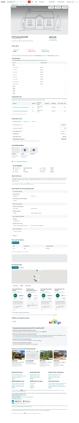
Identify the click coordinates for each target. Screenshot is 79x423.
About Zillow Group (20, 405)
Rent (36, 1)
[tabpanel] (39, 133)
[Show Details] (65, 65)
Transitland (26, 390)
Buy (32, 1)
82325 (27, 4)
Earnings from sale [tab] (17, 121)
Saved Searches (61, 1)
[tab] (15, 243)
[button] (29, 2)
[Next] (66, 358)
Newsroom (34, 405)
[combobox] (18, 2)
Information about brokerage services (19, 396)
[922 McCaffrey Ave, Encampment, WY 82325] (18, 355)
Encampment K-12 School (47, 335)
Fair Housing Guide (26, 405)
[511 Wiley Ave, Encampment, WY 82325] (60, 355)
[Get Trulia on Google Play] (27, 401)
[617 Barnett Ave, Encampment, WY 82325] (46, 355)
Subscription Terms (50, 405)
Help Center (34, 413)
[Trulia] (13, 401)
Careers (31, 405)
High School (28, 285)
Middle (21, 285)
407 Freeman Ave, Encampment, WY (20, 111)
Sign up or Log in (70, 1)
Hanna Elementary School (20, 336)
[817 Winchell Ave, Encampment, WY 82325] (32, 355)
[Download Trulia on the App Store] (18, 401)
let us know (48, 410)
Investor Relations (39, 405)
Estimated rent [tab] (26, 121)
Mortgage (41, 1)
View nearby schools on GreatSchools (21, 312)
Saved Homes (52, 1)
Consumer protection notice (29, 396)
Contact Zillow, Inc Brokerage (17, 398)
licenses (42, 393)
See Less (15, 235)
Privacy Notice (58, 405)
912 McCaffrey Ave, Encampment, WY (21, 107)
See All (15, 321)
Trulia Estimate (17, 60)
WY (23, 4)
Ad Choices (62, 405)
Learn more (55, 314)
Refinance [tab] (33, 121)
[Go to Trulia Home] (3, 1)
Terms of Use (45, 405)
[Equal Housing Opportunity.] (25, 413)
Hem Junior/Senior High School (38, 336)
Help (54, 405)
